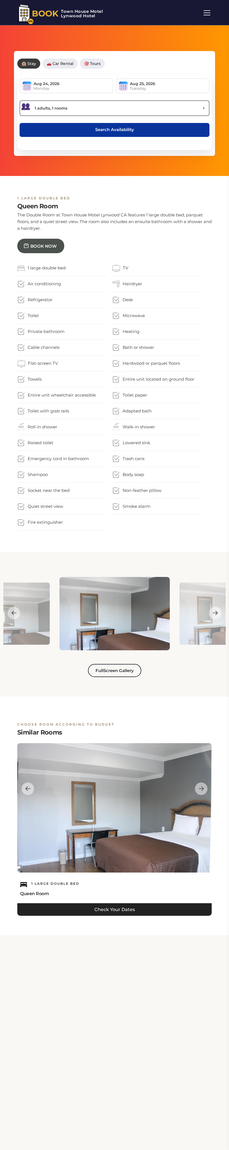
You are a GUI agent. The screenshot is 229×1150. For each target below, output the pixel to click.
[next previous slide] (14, 613)
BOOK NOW (43, 246)
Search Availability (114, 129)
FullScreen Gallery (115, 670)
